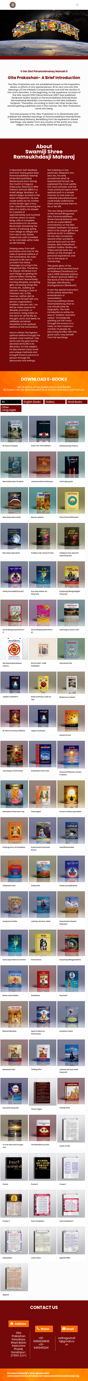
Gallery (50, 402)
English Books (32, 402)
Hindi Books (75, 402)
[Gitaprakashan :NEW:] (12, 5)
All (3, 402)
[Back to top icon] (77, 1376)
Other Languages (9, 408)
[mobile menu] (77, 5)
